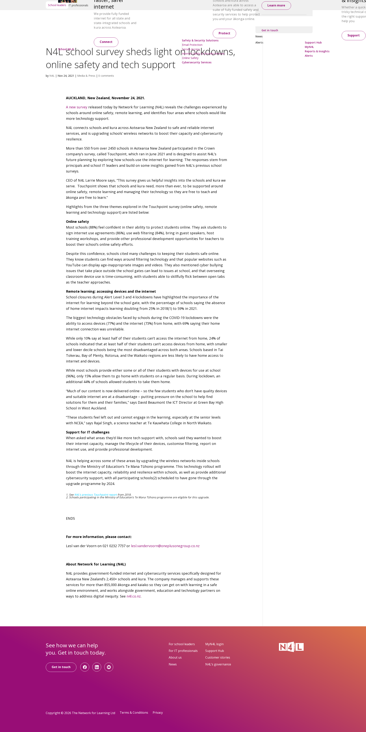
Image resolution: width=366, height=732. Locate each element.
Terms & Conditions (134, 712)
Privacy (158, 712)
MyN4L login (214, 644)
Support (354, 35)
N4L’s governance (218, 664)
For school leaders (182, 644)
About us (175, 657)
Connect (106, 42)
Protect (224, 33)
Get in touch (61, 667)
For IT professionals (183, 651)
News (173, 664)
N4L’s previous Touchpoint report (95, 494)
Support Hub (214, 651)
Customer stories (217, 657)
